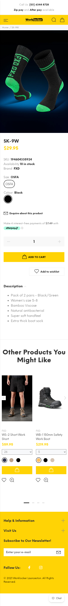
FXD (17, 168)
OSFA (9, 184)
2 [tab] (33, 502)
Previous (3, 398)
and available (34, 9)
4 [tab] (43, 502)
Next (64, 398)
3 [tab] (38, 502)
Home (5, 27)
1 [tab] (26, 502)
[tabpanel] (17, 424)
